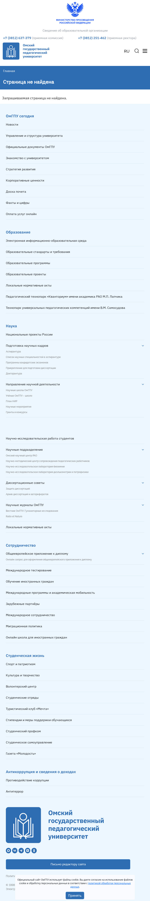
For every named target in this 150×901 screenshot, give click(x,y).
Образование (18, 232)
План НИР (11, 401)
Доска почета (16, 191)
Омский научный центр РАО (21, 455)
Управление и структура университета (34, 136)
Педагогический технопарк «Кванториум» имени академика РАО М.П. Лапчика (64, 296)
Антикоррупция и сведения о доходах (41, 771)
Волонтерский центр (21, 686)
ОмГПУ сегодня (20, 115)
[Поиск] (136, 50)
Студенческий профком (23, 731)
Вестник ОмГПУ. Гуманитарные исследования (32, 511)
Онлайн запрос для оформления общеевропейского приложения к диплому (49, 559)
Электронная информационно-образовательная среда (46, 241)
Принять (75, 895)
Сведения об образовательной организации (75, 30)
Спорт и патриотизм (20, 664)
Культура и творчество (23, 675)
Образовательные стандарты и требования (38, 252)
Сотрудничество (21, 545)
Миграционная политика (24, 626)
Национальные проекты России (29, 334)
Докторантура (14, 373)
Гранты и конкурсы (16, 412)
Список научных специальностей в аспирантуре (33, 357)
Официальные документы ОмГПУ (30, 147)
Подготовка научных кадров (27, 345)
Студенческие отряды (22, 697)
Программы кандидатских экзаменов (27, 362)
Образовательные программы (28, 263)
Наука (11, 325)
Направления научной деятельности (33, 384)
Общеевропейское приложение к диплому (37, 553)
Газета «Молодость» (21, 753)
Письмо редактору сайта (68, 864)
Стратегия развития (21, 169)
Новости (12, 124)
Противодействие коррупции (27, 780)
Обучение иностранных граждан (30, 581)
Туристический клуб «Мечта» (27, 709)
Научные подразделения (24, 449)
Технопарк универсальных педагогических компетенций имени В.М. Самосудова (65, 308)
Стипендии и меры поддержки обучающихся (39, 720)
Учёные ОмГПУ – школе (19, 395)
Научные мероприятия (18, 406)
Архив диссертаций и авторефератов (27, 494)
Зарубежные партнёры (23, 604)
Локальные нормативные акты (29, 285)
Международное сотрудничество (30, 615)
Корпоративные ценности (25, 180)
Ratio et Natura (14, 516)
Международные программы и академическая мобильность (50, 593)
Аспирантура (13, 351)
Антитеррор (14, 791)
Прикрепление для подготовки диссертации (31, 368)
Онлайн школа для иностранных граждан (36, 637)
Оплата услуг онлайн (21, 214)
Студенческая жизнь (25, 655)
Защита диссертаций (18, 488)
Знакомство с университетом (27, 158)
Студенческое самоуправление (29, 742)
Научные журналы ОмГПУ (25, 505)
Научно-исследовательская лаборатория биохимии (35, 466)
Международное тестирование (29, 570)
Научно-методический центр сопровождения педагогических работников (48, 461)
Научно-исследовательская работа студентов (40, 438)
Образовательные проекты (26, 274)
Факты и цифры (17, 203)
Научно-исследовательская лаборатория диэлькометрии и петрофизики (47, 472)
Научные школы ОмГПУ (19, 390)
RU (126, 51)
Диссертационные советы (25, 483)
